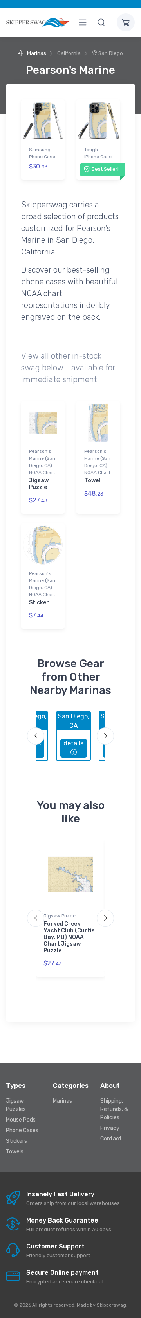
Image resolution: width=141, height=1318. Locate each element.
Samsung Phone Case (42, 153)
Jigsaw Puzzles (16, 1105)
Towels (15, 1151)
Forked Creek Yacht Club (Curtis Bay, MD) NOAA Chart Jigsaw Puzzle (69, 937)
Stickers (16, 1141)
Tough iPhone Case (98, 153)
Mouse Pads (21, 1120)
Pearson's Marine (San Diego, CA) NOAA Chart (42, 461)
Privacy (109, 1128)
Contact (111, 1138)
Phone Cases (22, 1130)
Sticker (39, 602)
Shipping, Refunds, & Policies (114, 1109)
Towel (92, 480)
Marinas (36, 53)
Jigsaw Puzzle (39, 484)
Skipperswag (111, 1305)
